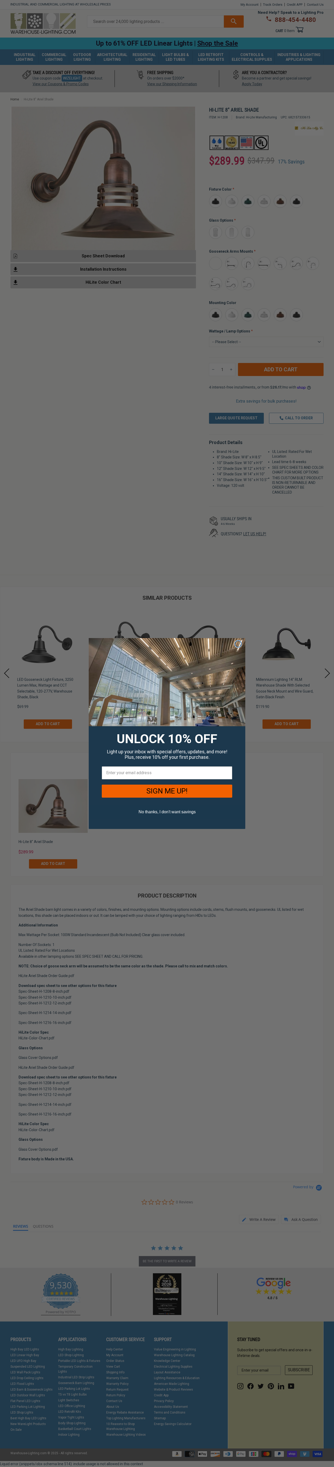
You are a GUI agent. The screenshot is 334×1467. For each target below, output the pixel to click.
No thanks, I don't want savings (167, 812)
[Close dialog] (238, 644)
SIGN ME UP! (167, 791)
